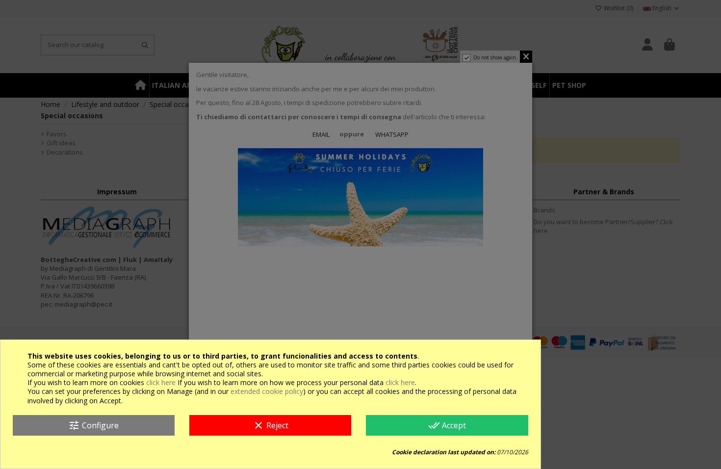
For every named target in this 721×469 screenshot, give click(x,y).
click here (161, 382)
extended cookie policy (267, 391)
